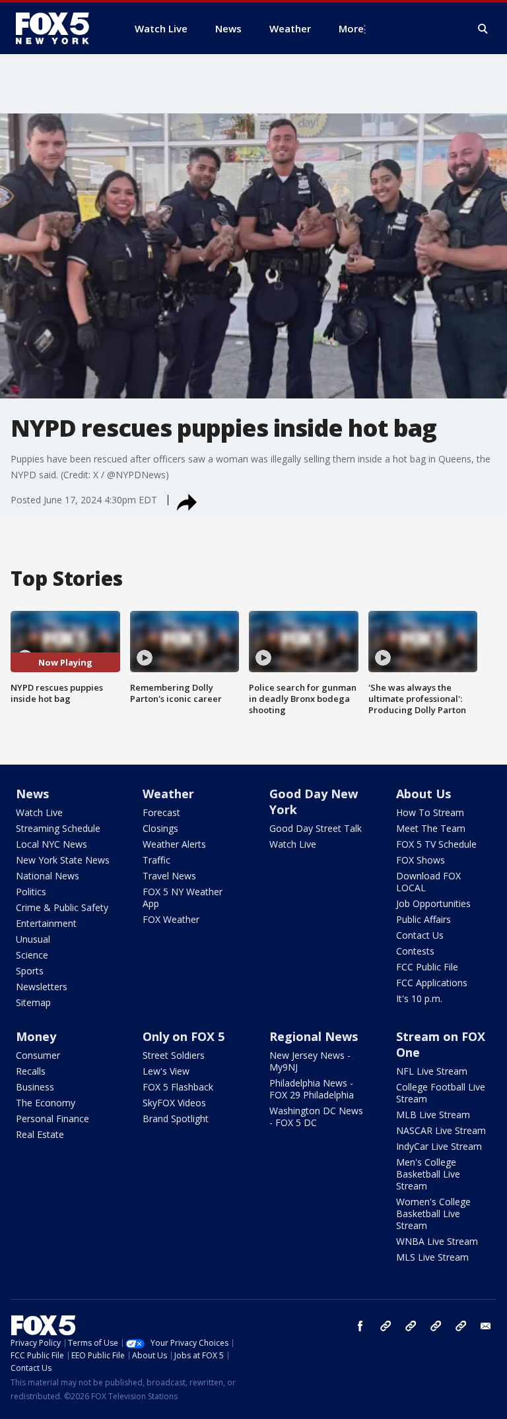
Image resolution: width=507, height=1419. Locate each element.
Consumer (38, 1055)
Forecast (161, 812)
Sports (30, 970)
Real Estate (40, 1134)
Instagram (385, 1326)
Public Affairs (423, 919)
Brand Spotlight (176, 1118)
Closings (160, 828)
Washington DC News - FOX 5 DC (316, 1116)
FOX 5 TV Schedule (436, 844)
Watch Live (39, 812)
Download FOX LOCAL (428, 881)
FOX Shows (420, 860)
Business (35, 1087)
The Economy (45, 1102)
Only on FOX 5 (183, 1036)
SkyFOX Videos (174, 1102)
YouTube (435, 1326)
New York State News (63, 860)
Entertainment (46, 923)
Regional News (313, 1036)
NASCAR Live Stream (441, 1130)
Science (32, 955)
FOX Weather (171, 919)
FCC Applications (431, 982)
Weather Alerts (174, 844)
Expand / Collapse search (483, 29)
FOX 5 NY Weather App (182, 897)
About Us (423, 794)
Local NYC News (51, 844)
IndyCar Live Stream (439, 1146)
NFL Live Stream (431, 1071)
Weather (168, 794)
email (485, 1326)
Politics (31, 891)
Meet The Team (430, 828)
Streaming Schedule (58, 828)
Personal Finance (52, 1118)
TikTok (410, 1326)
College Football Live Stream (440, 1093)
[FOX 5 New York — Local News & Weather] (59, 28)
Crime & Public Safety (62, 907)
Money (36, 1036)
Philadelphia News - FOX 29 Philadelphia (311, 1089)
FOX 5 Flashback (178, 1087)
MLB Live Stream (433, 1114)
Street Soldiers (174, 1055)
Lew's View (166, 1071)
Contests (415, 951)
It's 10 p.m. (419, 998)
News (32, 794)
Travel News (169, 875)
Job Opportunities (433, 903)
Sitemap (33, 1002)
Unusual (33, 939)
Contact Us (420, 935)
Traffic (156, 860)
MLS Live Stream (432, 1257)
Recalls (31, 1071)
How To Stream (430, 812)
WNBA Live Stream (437, 1241)
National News (47, 875)
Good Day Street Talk (315, 828)
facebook (360, 1326)
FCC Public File (427, 967)
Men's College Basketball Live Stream (428, 1174)
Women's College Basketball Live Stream (433, 1213)
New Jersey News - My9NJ (310, 1061)
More (351, 28)
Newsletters (41, 986)
